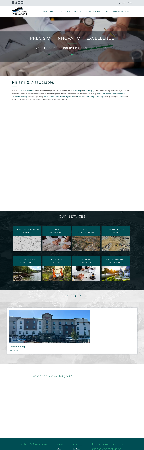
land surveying (89, 91)
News (88, 11)
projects (121, 97)
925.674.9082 (126, 3)
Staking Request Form (121, 11)
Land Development (104, 94)
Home (45, 11)
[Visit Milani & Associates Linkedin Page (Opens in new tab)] (22, 3)
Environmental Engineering (64, 97)
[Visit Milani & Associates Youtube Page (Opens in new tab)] (19, 3)
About (52, 11)
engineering (77, 91)
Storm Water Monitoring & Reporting (90, 97)
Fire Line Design (49, 97)
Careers (106, 11)
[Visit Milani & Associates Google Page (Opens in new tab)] (16, 3)
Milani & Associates (27, 91)
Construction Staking (119, 94)
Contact (96, 11)
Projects (77, 11)
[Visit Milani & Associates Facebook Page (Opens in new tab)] (13, 3)
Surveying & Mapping (19, 97)
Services (64, 11)
